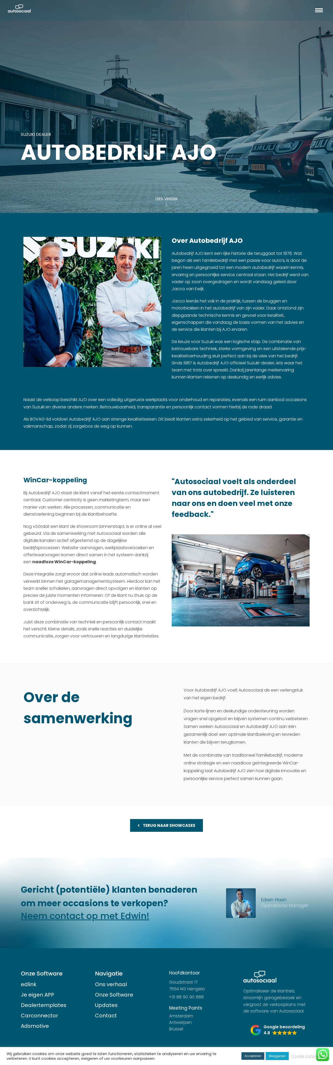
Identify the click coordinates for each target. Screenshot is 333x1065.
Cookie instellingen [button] (308, 1056)
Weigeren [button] (277, 1056)
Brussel (176, 1029)
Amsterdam (181, 1016)
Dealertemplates (43, 1005)
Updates (106, 1005)
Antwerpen (180, 1022)
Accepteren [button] (253, 1056)
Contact (106, 1015)
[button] (277, 1030)
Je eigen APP (37, 994)
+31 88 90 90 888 (186, 997)
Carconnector (39, 1015)
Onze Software (114, 994)
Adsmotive (35, 1026)
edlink (28, 984)
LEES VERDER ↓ (167, 201)
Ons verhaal (111, 984)
